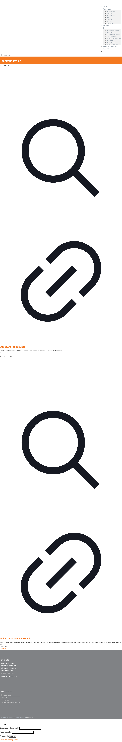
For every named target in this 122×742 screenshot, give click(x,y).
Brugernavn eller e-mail (9, 728)
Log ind (12, 736)
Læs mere (3, 355)
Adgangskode (6, 732)
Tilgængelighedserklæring (10, 702)
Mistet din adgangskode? (9, 740)
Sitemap (4, 697)
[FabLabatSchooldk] (33, 3)
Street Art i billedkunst (12, 346)
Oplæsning (5, 700)
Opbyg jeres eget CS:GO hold (15, 638)
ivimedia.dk (29, 717)
